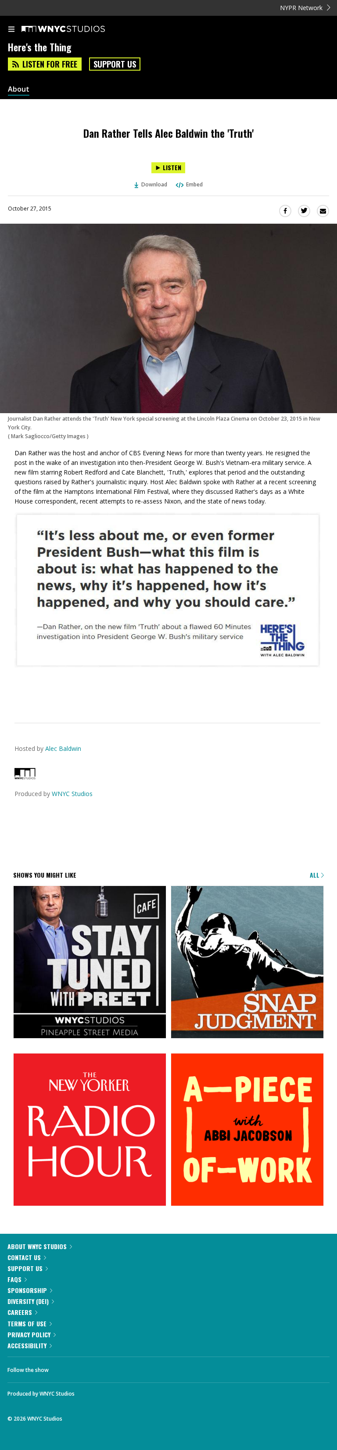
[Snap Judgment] (247, 963)
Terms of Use (27, 1323)
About (18, 89)
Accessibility (27, 1345)
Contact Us (24, 1257)
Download (154, 184)
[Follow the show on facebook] (64, 1367)
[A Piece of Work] (247, 1130)
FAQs (14, 1279)
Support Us (114, 64)
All (315, 874)
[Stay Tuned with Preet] (89, 963)
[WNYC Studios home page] (74, 29)
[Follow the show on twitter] (88, 1367)
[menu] (11, 30)
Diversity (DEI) (28, 1301)
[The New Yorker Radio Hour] (89, 1130)
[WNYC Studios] (25, 777)
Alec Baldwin (63, 748)
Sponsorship (27, 1290)
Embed (194, 184)
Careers (19, 1312)
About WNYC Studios (37, 1246)
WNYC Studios (72, 793)
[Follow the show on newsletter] (112, 1367)
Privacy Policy (28, 1334)
